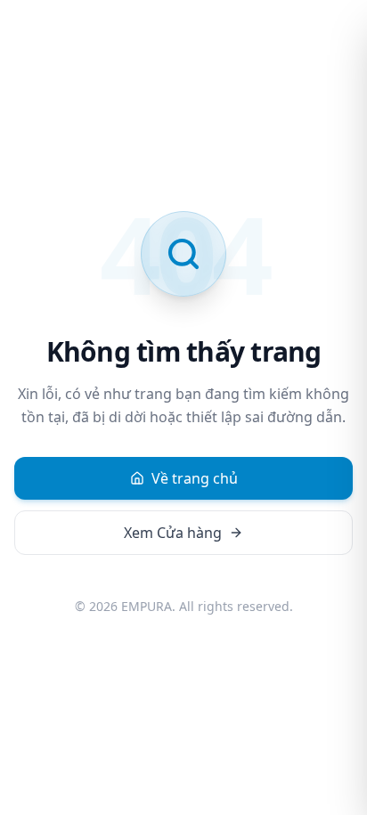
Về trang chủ (194, 478)
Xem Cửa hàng (173, 532)
